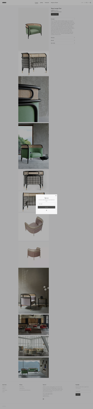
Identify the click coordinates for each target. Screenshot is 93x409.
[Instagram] (46, 210)
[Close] (56, 196)
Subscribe (46, 207)
